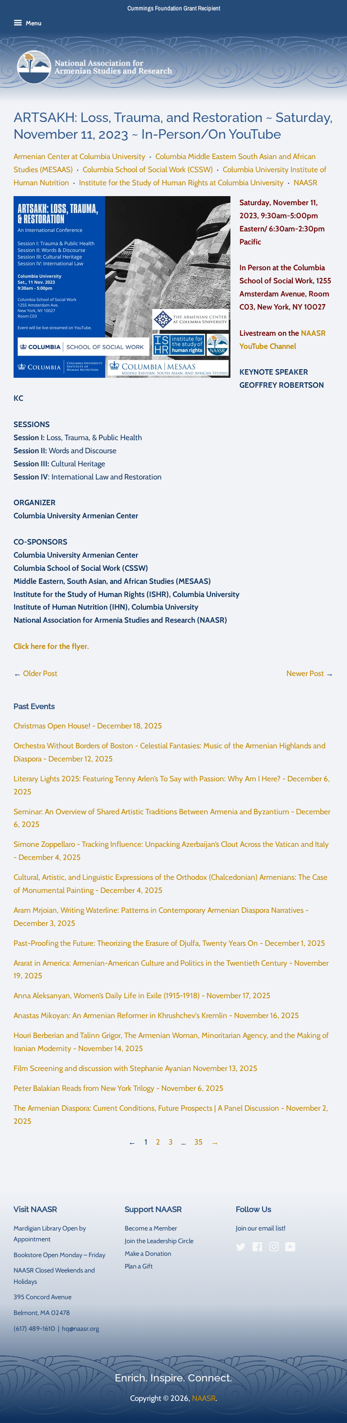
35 (198, 1141)
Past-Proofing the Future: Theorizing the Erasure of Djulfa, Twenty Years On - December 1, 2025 (169, 943)
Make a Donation (148, 1253)
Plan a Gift (139, 1266)
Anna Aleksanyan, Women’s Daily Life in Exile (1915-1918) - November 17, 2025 (142, 995)
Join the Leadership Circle (159, 1241)
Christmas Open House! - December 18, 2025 (88, 725)
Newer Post (305, 673)
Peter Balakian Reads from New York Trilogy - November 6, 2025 (118, 1088)
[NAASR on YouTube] (290, 1249)
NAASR (305, 182)
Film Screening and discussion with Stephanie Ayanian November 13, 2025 (135, 1068)
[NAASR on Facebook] (257, 1249)
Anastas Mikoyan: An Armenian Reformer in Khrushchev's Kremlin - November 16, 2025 (156, 1015)
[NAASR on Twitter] (241, 1249)
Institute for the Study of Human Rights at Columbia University (181, 182)
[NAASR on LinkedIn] (307, 1249)
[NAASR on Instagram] (274, 1249)
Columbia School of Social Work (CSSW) (148, 169)
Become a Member (151, 1228)
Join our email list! (261, 1228)
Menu (33, 23)
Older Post (40, 673)
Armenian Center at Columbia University (79, 156)
